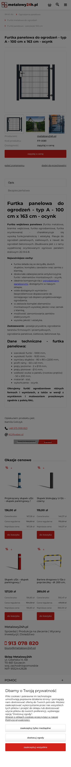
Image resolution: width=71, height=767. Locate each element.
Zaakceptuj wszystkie (35, 747)
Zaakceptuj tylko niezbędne (35, 728)
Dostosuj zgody (35, 737)
